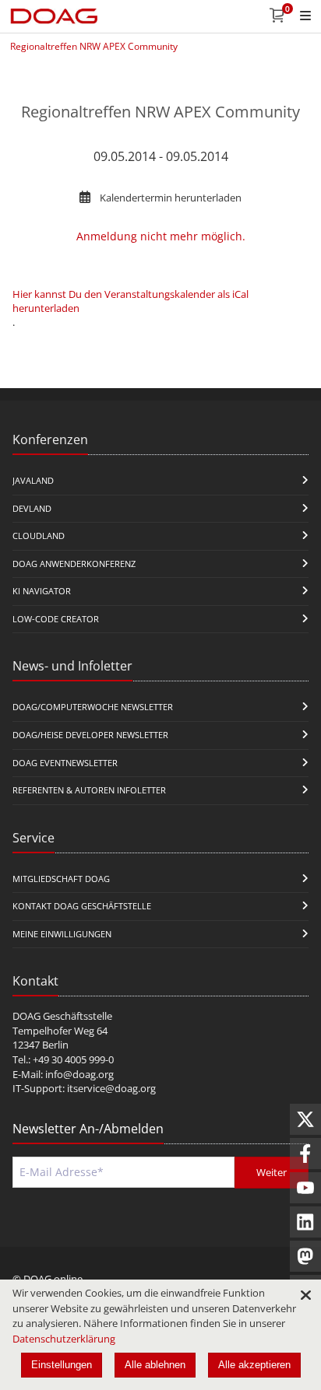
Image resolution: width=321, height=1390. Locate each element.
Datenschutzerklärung (63, 1339)
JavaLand (33, 480)
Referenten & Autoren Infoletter (89, 790)
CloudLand (38, 535)
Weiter (271, 1172)
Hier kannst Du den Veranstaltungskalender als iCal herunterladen (130, 301)
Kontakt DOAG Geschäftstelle (81, 906)
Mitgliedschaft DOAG (61, 878)
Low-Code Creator (55, 619)
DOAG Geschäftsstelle (62, 1016)
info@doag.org (79, 1074)
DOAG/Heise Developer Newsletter (90, 735)
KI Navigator (41, 591)
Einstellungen (61, 1365)
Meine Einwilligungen (61, 934)
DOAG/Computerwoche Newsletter (92, 707)
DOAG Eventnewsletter (65, 763)
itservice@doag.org (111, 1088)
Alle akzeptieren (254, 1365)
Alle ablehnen (155, 1365)
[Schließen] (305, 1295)
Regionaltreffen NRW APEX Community (94, 46)
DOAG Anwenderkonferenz (74, 563)
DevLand (31, 508)
